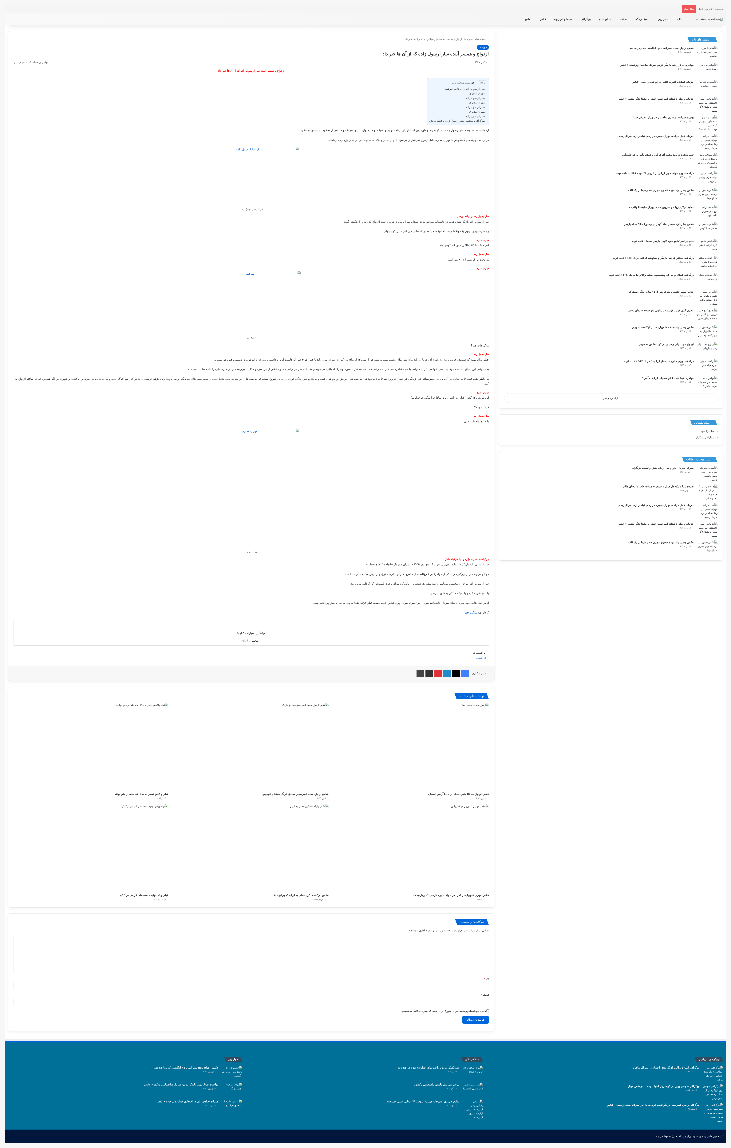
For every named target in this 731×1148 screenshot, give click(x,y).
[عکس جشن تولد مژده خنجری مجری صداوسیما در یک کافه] (707, 195)
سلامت (623, 19)
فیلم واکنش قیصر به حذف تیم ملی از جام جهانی (141, 794)
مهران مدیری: (476, 93)
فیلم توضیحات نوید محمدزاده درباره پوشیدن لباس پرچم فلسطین (658, 154)
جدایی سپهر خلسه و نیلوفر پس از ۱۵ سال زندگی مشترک (661, 291)
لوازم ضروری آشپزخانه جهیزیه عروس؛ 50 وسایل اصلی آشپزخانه (422, 1101)
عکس (543, 19)
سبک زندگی (642, 19)
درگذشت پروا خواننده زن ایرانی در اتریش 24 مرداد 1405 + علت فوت (655, 173)
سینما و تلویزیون (563, 19)
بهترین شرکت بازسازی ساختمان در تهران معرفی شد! (663, 117)
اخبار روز (663, 19)
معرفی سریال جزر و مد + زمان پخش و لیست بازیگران (663, 467)
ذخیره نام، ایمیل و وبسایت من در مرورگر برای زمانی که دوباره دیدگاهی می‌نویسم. (443, 1011)
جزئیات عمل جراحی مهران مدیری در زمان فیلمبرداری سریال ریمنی (656, 136)
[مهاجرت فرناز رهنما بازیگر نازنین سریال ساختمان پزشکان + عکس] (707, 70)
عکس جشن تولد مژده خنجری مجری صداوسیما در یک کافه (661, 190)
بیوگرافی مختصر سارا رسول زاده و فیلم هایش (457, 120)
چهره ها (468, 39)
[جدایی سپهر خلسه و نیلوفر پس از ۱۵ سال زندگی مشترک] (707, 298)
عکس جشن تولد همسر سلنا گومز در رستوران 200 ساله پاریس (659, 224)
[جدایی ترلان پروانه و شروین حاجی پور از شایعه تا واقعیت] (707, 212)
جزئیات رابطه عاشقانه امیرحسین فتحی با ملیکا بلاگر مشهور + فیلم (656, 98)
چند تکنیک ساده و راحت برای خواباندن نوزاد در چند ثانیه (428, 1067)
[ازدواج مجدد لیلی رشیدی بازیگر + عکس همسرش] (707, 349)
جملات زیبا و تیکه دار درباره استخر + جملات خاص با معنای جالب (658, 486)
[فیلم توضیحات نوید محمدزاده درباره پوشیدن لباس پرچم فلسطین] (707, 161)
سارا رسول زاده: (475, 97)
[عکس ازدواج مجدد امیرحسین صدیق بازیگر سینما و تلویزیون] (251, 746)
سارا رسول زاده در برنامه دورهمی (464, 88)
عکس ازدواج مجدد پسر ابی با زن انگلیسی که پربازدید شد (662, 48)
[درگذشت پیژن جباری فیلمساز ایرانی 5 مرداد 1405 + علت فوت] (707, 366)
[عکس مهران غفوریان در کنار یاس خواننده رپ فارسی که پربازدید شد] (411, 847)
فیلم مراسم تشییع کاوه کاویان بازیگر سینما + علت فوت (663, 241)
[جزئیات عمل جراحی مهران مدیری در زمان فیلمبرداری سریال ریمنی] (707, 142)
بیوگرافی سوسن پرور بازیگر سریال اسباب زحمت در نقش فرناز (664, 1086)
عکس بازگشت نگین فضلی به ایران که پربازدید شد (300, 895)
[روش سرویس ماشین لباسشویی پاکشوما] (472, 1090)
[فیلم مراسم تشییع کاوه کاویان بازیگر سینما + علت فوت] (707, 246)
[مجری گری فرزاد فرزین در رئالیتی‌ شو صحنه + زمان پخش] (707, 315)
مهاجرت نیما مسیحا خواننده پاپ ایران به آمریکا (668, 378)
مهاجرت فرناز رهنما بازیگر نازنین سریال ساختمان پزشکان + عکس (656, 65)
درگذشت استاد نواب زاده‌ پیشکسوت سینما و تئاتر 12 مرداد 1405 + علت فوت (651, 274)
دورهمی (481, 657)
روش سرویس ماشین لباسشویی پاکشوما (436, 1084)
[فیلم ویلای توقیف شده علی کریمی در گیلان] (91, 847)
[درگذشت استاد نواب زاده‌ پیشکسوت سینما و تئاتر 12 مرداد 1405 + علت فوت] (707, 280)
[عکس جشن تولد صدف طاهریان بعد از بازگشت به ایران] (707, 332)
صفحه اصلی (480, 39)
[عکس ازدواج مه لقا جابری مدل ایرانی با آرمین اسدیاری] (411, 746)
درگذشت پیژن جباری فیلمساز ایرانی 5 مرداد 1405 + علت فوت (659, 361)
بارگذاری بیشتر (610, 398)
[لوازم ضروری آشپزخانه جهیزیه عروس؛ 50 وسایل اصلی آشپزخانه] (472, 1109)
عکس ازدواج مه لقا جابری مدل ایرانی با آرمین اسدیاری (458, 794)
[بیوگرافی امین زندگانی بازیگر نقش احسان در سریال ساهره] (712, 1074)
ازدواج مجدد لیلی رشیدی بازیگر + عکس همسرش (666, 344)
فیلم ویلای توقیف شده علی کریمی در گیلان (144, 895)
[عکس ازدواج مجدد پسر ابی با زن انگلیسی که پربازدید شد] (707, 53)
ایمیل (485, 994)
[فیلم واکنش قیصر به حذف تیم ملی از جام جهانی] (91, 746)
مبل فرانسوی (707, 431)
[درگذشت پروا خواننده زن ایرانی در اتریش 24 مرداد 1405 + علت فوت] (707, 178)
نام (486, 978)
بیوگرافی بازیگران (704, 437)
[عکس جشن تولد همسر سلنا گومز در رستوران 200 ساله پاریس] (707, 229)
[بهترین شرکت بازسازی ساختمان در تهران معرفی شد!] (707, 123)
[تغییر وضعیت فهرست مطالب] (480, 83)
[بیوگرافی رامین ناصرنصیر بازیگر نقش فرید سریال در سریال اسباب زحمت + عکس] (712, 1113)
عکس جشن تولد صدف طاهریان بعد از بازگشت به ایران (663, 327)
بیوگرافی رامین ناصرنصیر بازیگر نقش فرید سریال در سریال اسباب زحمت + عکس (653, 1105)
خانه (679, 19)
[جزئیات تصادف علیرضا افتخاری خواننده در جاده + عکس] (707, 87)
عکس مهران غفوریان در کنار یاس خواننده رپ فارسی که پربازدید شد (450, 895)
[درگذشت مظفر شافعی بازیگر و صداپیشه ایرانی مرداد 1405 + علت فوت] (707, 263)
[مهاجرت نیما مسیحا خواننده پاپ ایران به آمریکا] (707, 383)
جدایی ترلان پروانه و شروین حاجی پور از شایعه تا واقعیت (661, 207)
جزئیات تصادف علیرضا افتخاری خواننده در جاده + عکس (663, 81)
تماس (528, 19)
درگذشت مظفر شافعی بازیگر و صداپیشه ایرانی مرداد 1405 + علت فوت (653, 258)
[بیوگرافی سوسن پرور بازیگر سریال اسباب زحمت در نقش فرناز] (712, 1092)
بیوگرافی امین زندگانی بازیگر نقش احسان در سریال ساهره (666, 1067)
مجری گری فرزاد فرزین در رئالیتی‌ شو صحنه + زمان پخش (661, 310)
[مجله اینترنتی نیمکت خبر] (709, 19)
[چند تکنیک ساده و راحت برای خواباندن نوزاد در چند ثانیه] (472, 1073)
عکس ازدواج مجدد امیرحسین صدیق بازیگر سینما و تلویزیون (295, 794)
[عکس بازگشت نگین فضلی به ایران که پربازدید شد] (251, 847)
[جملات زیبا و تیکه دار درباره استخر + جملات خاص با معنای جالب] (707, 493)
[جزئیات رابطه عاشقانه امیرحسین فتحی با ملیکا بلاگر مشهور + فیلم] (707, 105)
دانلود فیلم (605, 19)
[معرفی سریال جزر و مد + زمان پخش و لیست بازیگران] (707, 474)
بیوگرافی (586, 19)
